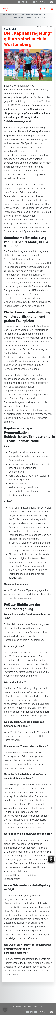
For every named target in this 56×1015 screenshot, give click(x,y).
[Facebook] (27, 2)
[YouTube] (19, 2)
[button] (46, 8)
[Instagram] (23, 2)
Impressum (16, 1006)
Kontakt (27, 1006)
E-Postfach (44, 2)
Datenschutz (39, 1006)
